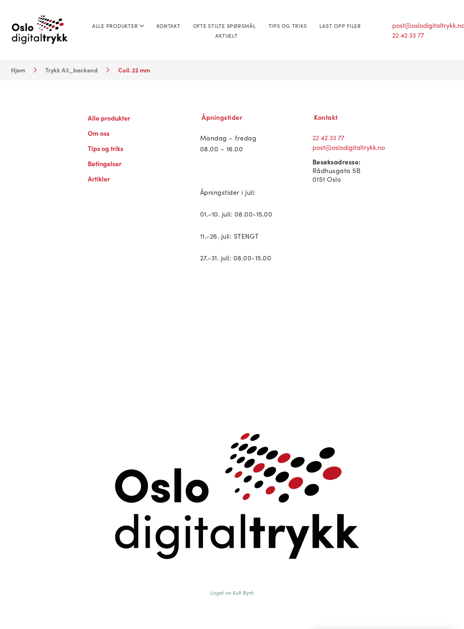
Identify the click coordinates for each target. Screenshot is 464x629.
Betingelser (104, 163)
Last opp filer (340, 25)
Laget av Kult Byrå (232, 592)
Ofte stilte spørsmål (224, 25)
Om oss (98, 133)
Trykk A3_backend (71, 70)
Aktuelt (226, 35)
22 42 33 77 (328, 137)
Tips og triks (288, 25)
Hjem (18, 70)
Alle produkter (116, 26)
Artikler (99, 178)
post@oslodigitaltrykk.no (348, 147)
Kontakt (168, 25)
